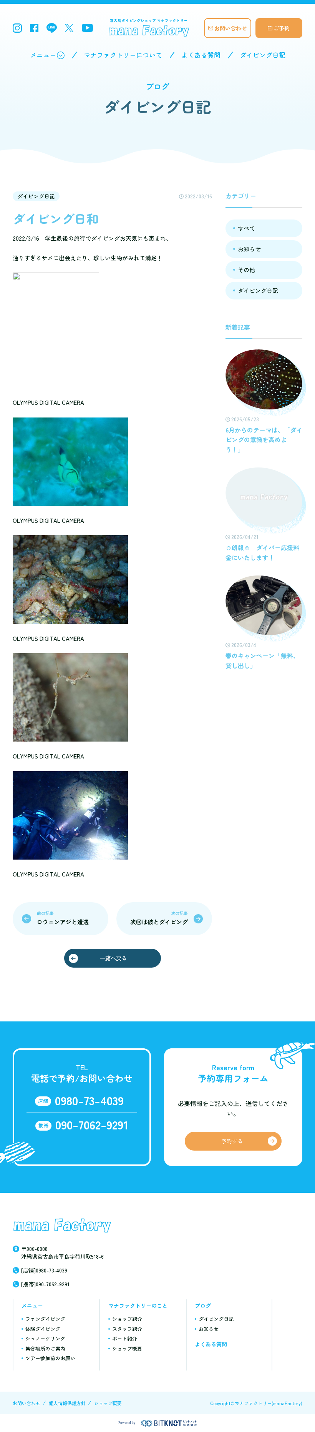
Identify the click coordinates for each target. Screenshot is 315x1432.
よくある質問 (200, 55)
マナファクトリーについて (123, 55)
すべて (246, 228)
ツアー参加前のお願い (50, 1358)
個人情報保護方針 (67, 1403)
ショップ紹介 (127, 1318)
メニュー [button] (43, 55)
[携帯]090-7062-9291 (45, 1284)
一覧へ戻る (113, 958)
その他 (246, 270)
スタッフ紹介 (127, 1328)
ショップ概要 (127, 1348)
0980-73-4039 (89, 1100)
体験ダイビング (42, 1328)
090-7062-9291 (91, 1124)
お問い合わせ (230, 28)
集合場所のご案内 (45, 1348)
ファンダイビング (45, 1318)
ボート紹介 (124, 1338)
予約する (232, 1141)
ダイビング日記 (262, 55)
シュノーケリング (45, 1338)
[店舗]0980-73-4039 (44, 1270)
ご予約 (282, 28)
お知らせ (249, 249)
